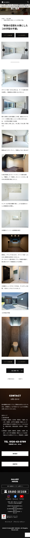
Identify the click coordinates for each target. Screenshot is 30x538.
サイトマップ (8, 522)
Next (20, 379)
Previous (11, 379)
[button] (3, 50)
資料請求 (15, 453)
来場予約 (15, 464)
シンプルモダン (22, 35)
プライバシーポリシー (19, 522)
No (27, 6)
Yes (26, 6)
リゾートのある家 (8, 35)
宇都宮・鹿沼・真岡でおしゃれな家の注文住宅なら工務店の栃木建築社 (15, 502)
